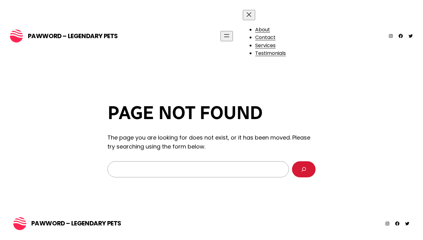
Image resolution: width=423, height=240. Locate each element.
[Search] (304, 169)
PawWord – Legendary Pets (73, 36)
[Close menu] (249, 15)
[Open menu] (226, 36)
